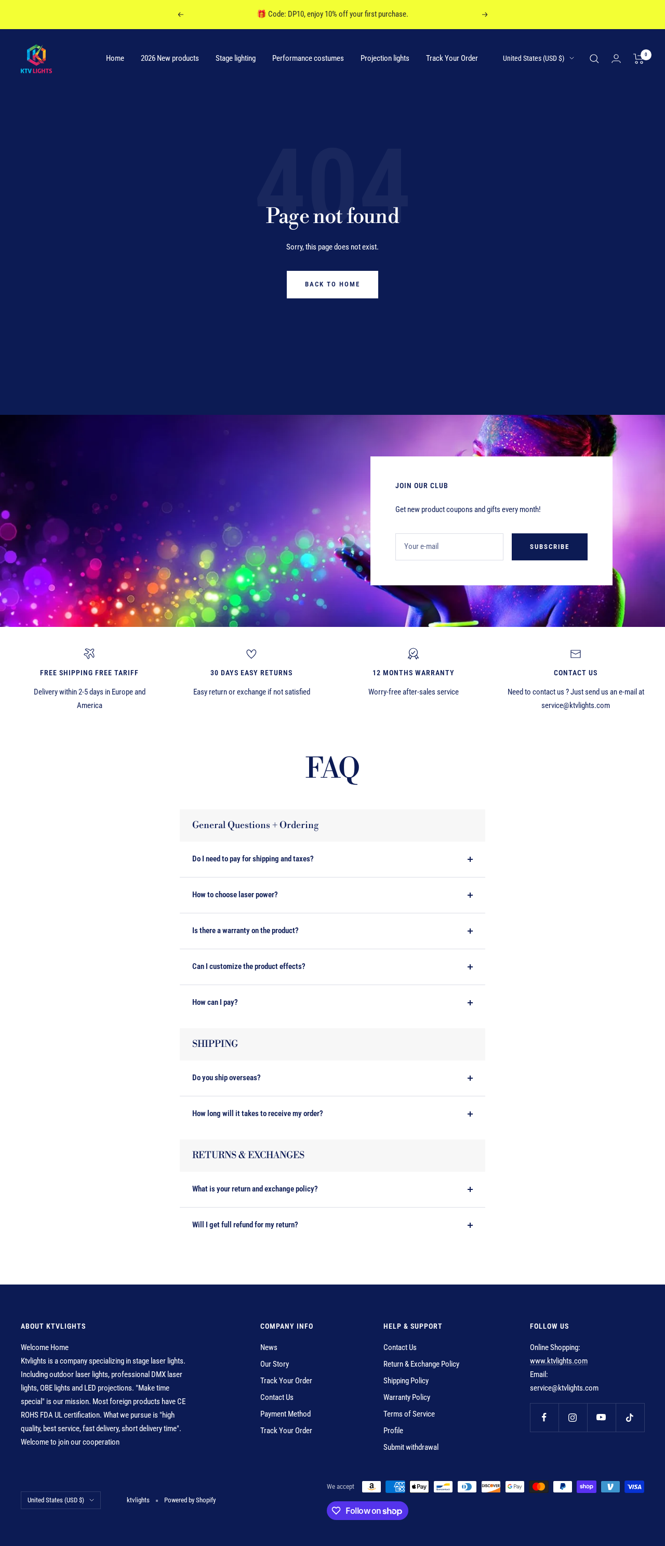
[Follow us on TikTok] (630, 1417)
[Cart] (638, 59)
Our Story (274, 1364)
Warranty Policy (406, 1397)
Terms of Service (409, 1414)
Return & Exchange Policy (421, 1364)
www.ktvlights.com (559, 1361)
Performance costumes (308, 58)
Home (115, 58)
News (268, 1347)
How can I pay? (215, 1002)
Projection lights (385, 58)
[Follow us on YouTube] (601, 1417)
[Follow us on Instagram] (572, 1417)
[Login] (616, 58)
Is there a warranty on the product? (245, 930)
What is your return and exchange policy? (255, 1189)
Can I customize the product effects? (248, 966)
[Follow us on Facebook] (544, 1417)
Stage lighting (236, 58)
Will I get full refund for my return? (245, 1224)
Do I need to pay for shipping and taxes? (253, 858)
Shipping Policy (406, 1380)
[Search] (594, 58)
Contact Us (277, 1397)
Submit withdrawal (410, 1447)
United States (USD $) (533, 58)
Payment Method (285, 1414)
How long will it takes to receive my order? (257, 1113)
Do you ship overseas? (226, 1077)
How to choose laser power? (235, 894)
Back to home (332, 284)
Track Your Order (452, 58)
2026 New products (170, 58)
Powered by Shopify (190, 1500)
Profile (393, 1430)
